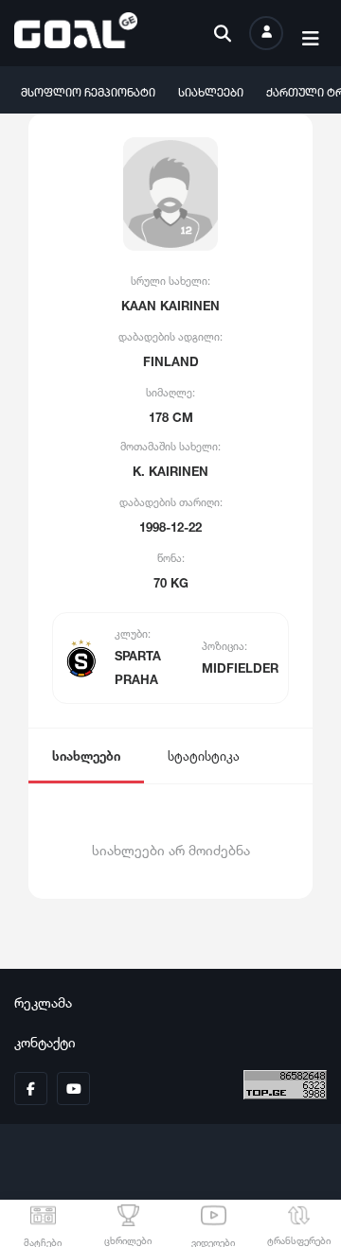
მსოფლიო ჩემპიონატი (88, 90)
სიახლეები (210, 90)
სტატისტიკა (204, 754)
